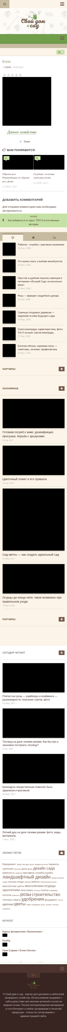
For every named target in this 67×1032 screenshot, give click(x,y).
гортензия (7, 868)
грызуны (17, 869)
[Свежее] (12, 237)
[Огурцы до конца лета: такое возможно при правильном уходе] (33, 578)
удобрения (32, 899)
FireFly (6, 940)
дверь (30, 869)
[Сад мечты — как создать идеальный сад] (33, 519)
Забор (19, 864)
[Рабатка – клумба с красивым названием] (8, 249)
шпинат (49, 905)
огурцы (50, 886)
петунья (37, 890)
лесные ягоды (16, 881)
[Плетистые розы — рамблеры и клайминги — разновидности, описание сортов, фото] (33, 678)
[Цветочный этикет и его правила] (33, 460)
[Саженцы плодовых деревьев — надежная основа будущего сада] (8, 317)
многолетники (34, 886)
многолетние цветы (13, 886)
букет (32, 864)
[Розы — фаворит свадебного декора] (8, 300)
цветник (7, 904)
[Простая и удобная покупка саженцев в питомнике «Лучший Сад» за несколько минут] (8, 282)
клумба (39, 873)
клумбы (48, 873)
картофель (29, 873)
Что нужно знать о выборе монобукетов (40, 261)
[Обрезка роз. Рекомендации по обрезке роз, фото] (17, 162)
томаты (16, 899)
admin (7, 67)
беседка (25, 864)
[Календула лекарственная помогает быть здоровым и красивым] (33, 768)
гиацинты (54, 864)
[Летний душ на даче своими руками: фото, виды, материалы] (33, 814)
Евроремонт (9, 864)
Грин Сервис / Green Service (19, 950)
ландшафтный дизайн (26, 876)
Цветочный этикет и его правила (24, 479)
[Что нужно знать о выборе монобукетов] (8, 266)
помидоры (53, 890)
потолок (6, 895)
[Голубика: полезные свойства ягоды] (49, 162)
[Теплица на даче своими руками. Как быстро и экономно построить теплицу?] (33, 723)
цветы (20, 903)
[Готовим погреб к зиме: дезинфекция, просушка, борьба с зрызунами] (33, 413)
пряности (16, 895)
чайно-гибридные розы (35, 905)
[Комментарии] (54, 237)
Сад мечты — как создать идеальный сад (30, 554)
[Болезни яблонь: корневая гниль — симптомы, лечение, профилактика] (8, 350)
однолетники (11, 890)
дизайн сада (44, 868)
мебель (35, 881)
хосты (60, 900)
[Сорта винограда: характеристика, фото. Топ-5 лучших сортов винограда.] (8, 333)
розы (25, 894)
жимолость (8, 873)
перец (29, 890)
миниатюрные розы (48, 882)
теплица (7, 899)
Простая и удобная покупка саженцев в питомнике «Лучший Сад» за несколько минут (40, 281)
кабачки (18, 873)
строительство (46, 894)
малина (28, 882)
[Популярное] (33, 237)
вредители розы (41, 864)
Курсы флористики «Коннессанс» (22, 931)
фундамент (51, 899)
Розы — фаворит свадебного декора (38, 295)
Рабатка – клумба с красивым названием (41, 244)
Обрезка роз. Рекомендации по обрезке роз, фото (16, 177)
